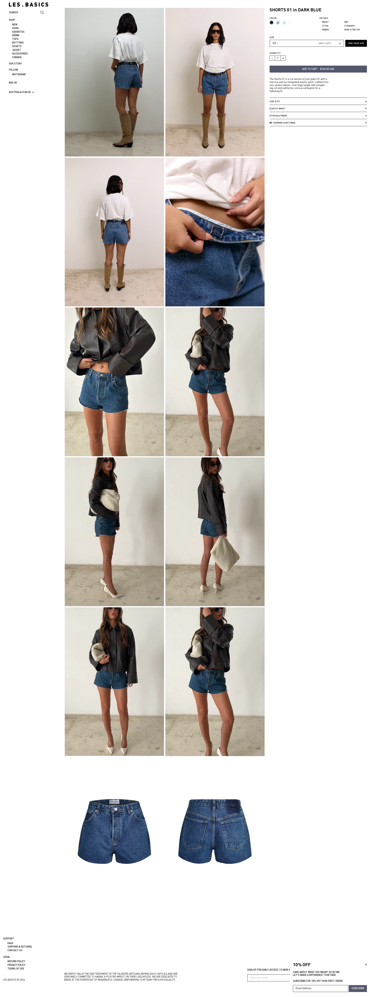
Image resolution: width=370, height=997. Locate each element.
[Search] (42, 12)
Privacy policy (16, 964)
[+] (283, 58)
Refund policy (16, 961)
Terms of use (16, 968)
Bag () (13, 82)
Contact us (15, 950)
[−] (272, 58)
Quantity (275, 53)
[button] (215, 82)
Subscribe (358, 988)
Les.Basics (9, 979)
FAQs (10, 943)
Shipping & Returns (20, 946)
